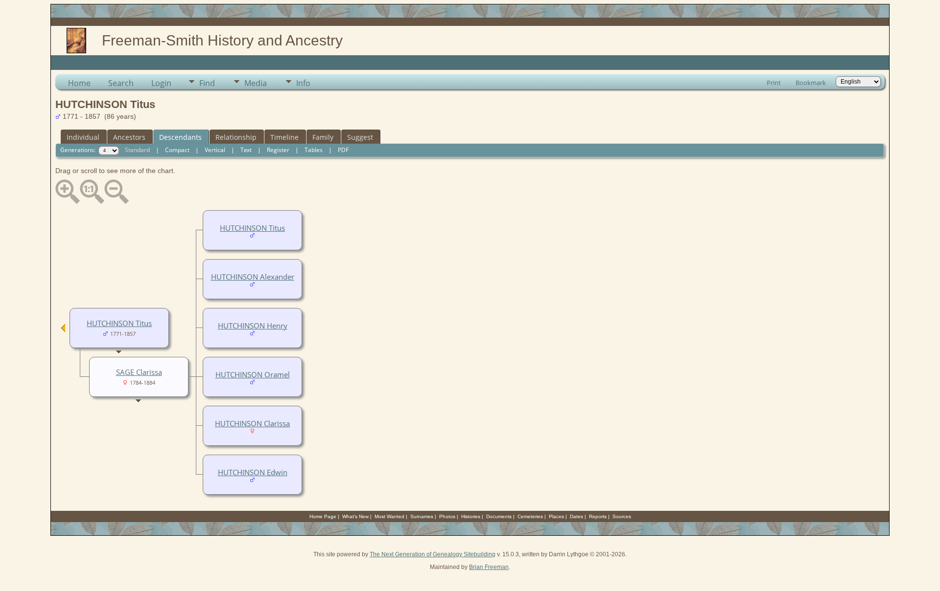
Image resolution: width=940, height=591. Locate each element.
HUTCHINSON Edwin (252, 472)
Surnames (421, 516)
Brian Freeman (489, 567)
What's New (355, 516)
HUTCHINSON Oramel (252, 374)
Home (79, 83)
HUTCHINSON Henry (252, 325)
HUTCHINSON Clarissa (252, 423)
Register (278, 150)
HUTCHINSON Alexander (252, 277)
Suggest (360, 137)
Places (556, 516)
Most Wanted (389, 516)
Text (246, 150)
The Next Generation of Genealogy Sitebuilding (432, 554)
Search (121, 83)
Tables (314, 150)
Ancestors (129, 137)
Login (161, 83)
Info (303, 83)
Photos (447, 516)
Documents (499, 516)
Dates (576, 516)
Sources (621, 516)
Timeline (284, 137)
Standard (137, 150)
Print (774, 82)
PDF (343, 150)
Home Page (322, 516)
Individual (83, 137)
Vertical (215, 150)
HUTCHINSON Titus (252, 228)
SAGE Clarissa (139, 372)
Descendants (180, 137)
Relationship (236, 137)
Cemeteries (530, 516)
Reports (598, 516)
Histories (470, 516)
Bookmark (811, 82)
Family (322, 137)
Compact (177, 150)
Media (255, 83)
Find (207, 83)
